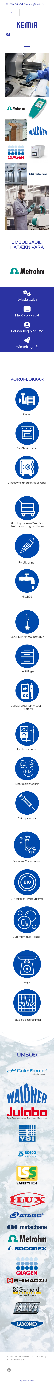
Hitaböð (27, 596)
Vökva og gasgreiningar (27, 1019)
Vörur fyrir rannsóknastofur (27, 636)
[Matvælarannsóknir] (27, 768)
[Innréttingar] (27, 656)
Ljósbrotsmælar (27, 749)
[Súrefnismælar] (27, 920)
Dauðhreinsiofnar (27, 448)
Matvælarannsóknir (27, 783)
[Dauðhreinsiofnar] (27, 433)
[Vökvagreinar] (27, 1002)
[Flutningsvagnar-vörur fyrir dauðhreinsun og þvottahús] (27, 508)
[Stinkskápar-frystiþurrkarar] (27, 882)
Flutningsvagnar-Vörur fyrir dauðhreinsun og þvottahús (27, 525)
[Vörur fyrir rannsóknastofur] (27, 621)
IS (11, 12)
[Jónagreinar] (27, 690)
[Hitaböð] (27, 581)
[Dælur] (27, 399)
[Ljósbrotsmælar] (27, 734)
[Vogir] (27, 964)
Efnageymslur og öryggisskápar (27, 482)
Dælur (27, 414)
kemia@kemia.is (34, 4)
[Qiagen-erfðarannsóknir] (27, 845)
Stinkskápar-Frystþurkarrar (27, 898)
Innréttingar (27, 671)
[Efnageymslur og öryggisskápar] (27, 467)
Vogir (27, 982)
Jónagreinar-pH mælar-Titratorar (27, 707)
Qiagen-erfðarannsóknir (27, 861)
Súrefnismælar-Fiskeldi (27, 936)
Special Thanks (27, 1380)
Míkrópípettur (27, 818)
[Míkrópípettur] (27, 803)
